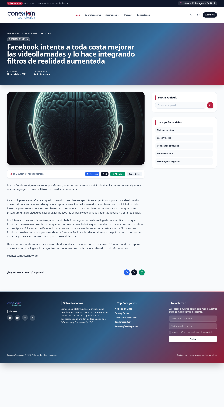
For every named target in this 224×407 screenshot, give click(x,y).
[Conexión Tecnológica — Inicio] (22, 15)
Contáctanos (143, 15)
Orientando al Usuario (126, 317)
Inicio (77, 15)
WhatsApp (119, 174)
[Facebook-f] (10, 318)
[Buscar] (198, 15)
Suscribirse (210, 15)
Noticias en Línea (27, 33)
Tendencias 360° (123, 321)
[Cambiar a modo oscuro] (191, 15)
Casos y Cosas (122, 313)
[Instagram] (25, 318)
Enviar (193, 339)
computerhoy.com (27, 255)
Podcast (128, 15)
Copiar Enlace (135, 174)
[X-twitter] (32, 318)
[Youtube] (17, 318)
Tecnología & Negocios (126, 326)
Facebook (94, 174)
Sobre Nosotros (93, 15)
